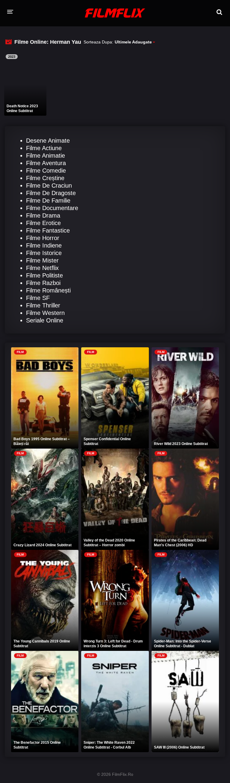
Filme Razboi (43, 283)
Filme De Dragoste (51, 193)
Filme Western (45, 313)
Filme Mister (42, 260)
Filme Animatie (45, 155)
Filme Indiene (44, 245)
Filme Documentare (52, 208)
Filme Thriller (43, 305)
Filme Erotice (43, 223)
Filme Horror (42, 238)
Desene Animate (48, 140)
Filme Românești (48, 290)
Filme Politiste (44, 275)
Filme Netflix (42, 268)
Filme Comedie (46, 170)
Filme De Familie (48, 200)
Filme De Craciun (49, 185)
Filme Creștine (45, 178)
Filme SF (38, 298)
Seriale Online (44, 320)
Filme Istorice (44, 253)
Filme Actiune (44, 148)
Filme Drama (43, 215)
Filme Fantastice (48, 230)
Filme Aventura (46, 163)
